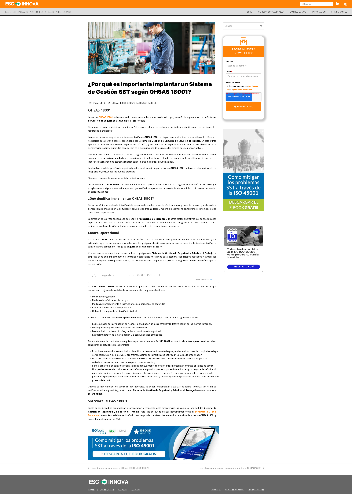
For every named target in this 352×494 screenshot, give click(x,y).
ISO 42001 (135, 490)
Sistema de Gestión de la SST (142, 103)
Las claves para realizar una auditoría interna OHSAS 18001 (230, 468)
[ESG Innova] (108, 481)
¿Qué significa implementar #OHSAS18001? (127, 275)
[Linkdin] (337, 4)
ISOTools (91, 490)
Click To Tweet (202, 280)
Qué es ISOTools (107, 490)
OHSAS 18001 (119, 103)
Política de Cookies (256, 490)
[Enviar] (302, 4)
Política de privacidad (234, 490)
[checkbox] (243, 87)
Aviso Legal (216, 490)
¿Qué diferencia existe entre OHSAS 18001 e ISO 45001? (120, 468)
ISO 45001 (122, 490)
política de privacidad (242, 90)
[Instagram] (346, 4)
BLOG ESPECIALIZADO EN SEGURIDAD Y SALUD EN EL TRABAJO (38, 11)
